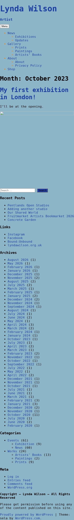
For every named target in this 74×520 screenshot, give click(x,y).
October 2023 (19, 339)
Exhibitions (25, 37)
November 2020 (20, 411)
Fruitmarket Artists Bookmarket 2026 (41, 216)
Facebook (15, 238)
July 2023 (16, 343)
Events (13, 440)
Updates (21, 40)
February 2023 (20, 353)
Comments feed (20, 484)
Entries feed (19, 480)
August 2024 (18, 310)
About (12, 58)
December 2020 (20, 407)
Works (12, 451)
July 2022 (16, 368)
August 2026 (18, 260)
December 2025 (20, 274)
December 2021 (20, 379)
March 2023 (17, 350)
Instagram (16, 234)
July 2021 (16, 389)
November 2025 (20, 278)
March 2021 (17, 397)
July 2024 (16, 314)
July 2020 (16, 418)
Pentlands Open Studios (28, 205)
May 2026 (15, 263)
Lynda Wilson (28, 8)
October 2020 (19, 415)
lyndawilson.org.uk (25, 245)
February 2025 (20, 292)
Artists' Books (28, 455)
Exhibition (24, 444)
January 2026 (19, 270)
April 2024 (17, 324)
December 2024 (20, 299)
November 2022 (20, 357)
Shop (11, 69)
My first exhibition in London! (34, 93)
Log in (13, 476)
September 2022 (21, 364)
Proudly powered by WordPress (26, 514)
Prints (21, 47)
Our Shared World (23, 212)
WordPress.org (20, 487)
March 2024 (17, 328)
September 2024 (21, 306)
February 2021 (20, 400)
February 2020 (20, 425)
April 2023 (17, 346)
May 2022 (15, 371)
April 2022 (17, 375)
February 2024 (20, 332)
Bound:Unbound (20, 241)
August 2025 (18, 281)
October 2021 (19, 386)
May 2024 (15, 321)
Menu (5, 26)
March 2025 (17, 288)
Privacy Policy (28, 65)
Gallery (14, 44)
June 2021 (16, 393)
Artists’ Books (28, 55)
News (11, 33)
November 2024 (20, 303)
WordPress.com (27, 518)
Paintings (23, 51)
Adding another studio (27, 209)
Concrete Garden (22, 220)
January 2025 (19, 296)
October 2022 (19, 361)
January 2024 (19, 335)
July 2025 (16, 285)
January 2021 (19, 404)
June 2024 (16, 317)
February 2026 (20, 267)
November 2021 (20, 382)
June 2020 (16, 422)
